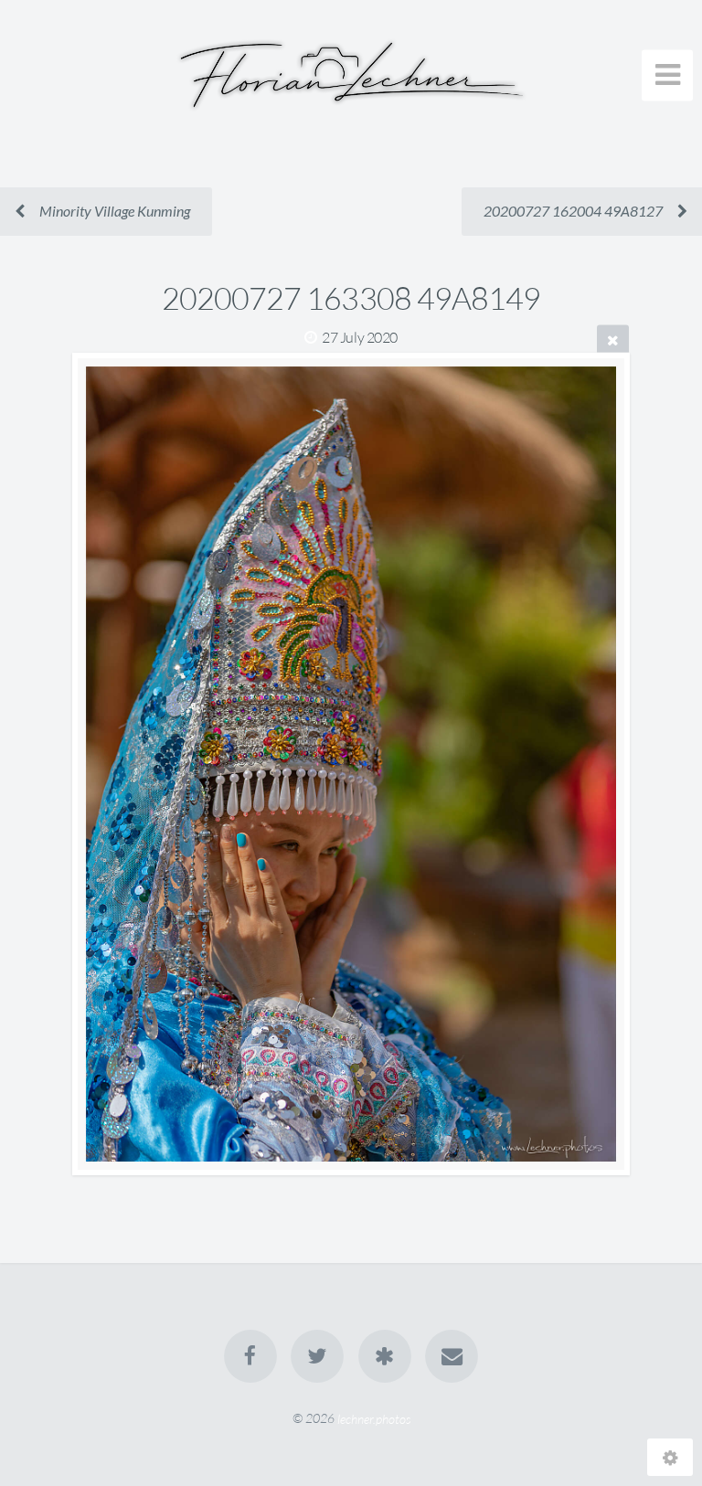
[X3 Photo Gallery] (384, 1356)
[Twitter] (317, 1356)
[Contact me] (451, 1356)
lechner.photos (373, 1418)
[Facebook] (250, 1356)
